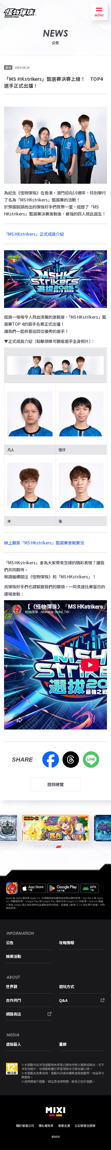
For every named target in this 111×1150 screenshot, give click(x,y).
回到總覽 (55, 784)
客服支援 (64, 1125)
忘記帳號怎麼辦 (85, 1125)
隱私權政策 (46, 1125)
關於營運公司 (25, 1125)
